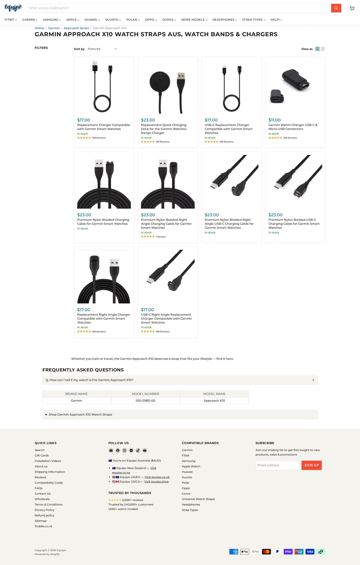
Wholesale (42, 499)
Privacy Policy (44, 510)
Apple (71, 19)
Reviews (40, 477)
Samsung (51, 19)
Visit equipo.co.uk (157, 477)
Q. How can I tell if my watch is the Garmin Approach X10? (89, 380)
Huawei (91, 19)
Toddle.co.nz (43, 526)
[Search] (336, 8)
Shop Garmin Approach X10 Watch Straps (80, 414)
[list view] (322, 48)
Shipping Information (50, 472)
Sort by (79, 49)
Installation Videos (48, 461)
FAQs (39, 488)
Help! (275, 19)
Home (39, 28)
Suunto (112, 19)
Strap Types (252, 19)
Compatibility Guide (49, 482)
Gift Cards (42, 455)
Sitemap (40, 521)
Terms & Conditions (48, 504)
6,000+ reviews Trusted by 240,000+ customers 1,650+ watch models (131, 504)
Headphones (223, 19)
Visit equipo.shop (156, 481)
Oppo (150, 19)
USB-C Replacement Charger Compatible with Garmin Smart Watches (229, 129)
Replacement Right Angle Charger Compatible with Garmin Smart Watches (103, 318)
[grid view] (317, 48)
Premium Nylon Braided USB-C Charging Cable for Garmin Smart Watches (294, 223)
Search (39, 450)
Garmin (29, 19)
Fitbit (10, 19)
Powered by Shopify (47, 554)
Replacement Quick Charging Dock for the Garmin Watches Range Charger (163, 129)
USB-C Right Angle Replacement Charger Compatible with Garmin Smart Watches (166, 318)
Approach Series (76, 28)
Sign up (311, 465)
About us (41, 466)
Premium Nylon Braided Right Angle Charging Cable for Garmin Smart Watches (166, 223)
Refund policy (44, 515)
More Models (193, 19)
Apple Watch (191, 466)
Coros (168, 19)
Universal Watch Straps (198, 499)
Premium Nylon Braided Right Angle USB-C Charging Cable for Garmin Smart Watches (229, 223)
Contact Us (43, 493)
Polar (132, 19)
